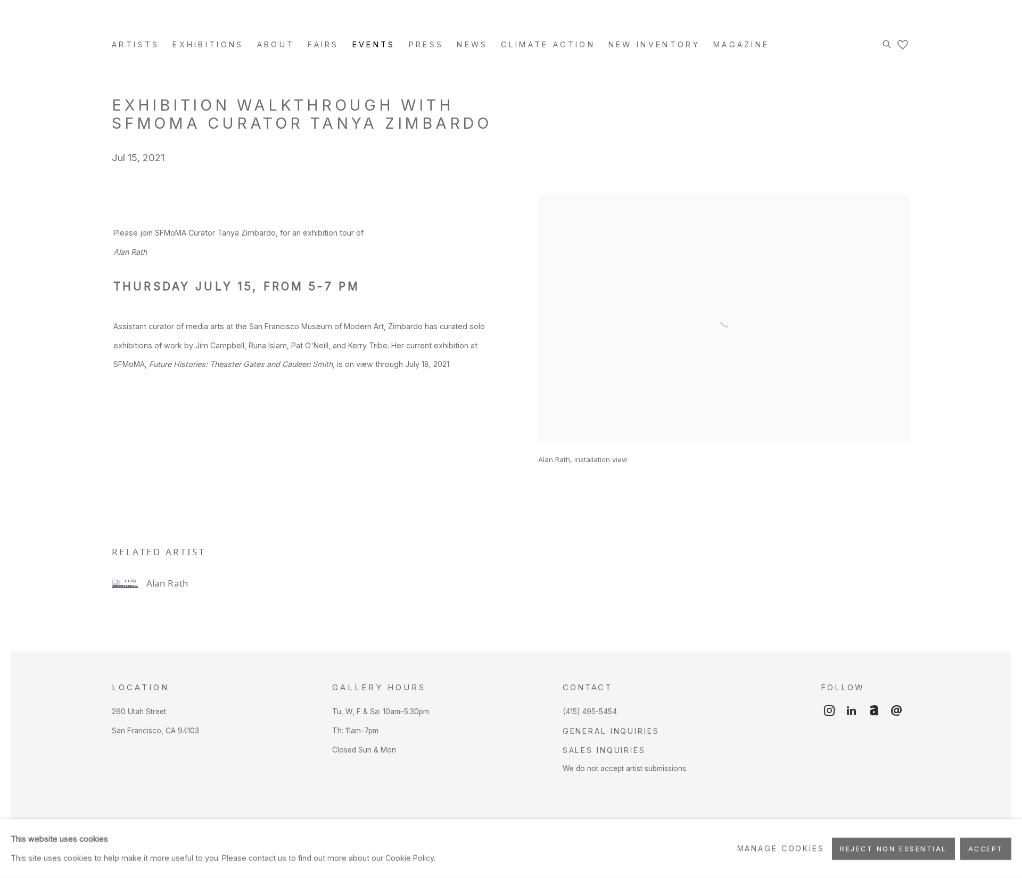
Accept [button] (985, 848)
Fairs (323, 44)
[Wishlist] (903, 42)
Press (426, 44)
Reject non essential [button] (893, 848)
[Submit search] (887, 42)
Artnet (874, 711)
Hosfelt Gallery (229, 22)
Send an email (896, 711)
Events (373, 44)
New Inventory (654, 44)
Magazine (741, 44)
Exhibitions (207, 44)
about (276, 44)
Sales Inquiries (604, 750)
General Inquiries (611, 730)
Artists (135, 44)
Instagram (829, 711)
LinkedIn (851, 711)
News (472, 44)
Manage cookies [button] (781, 848)
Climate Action (548, 44)
